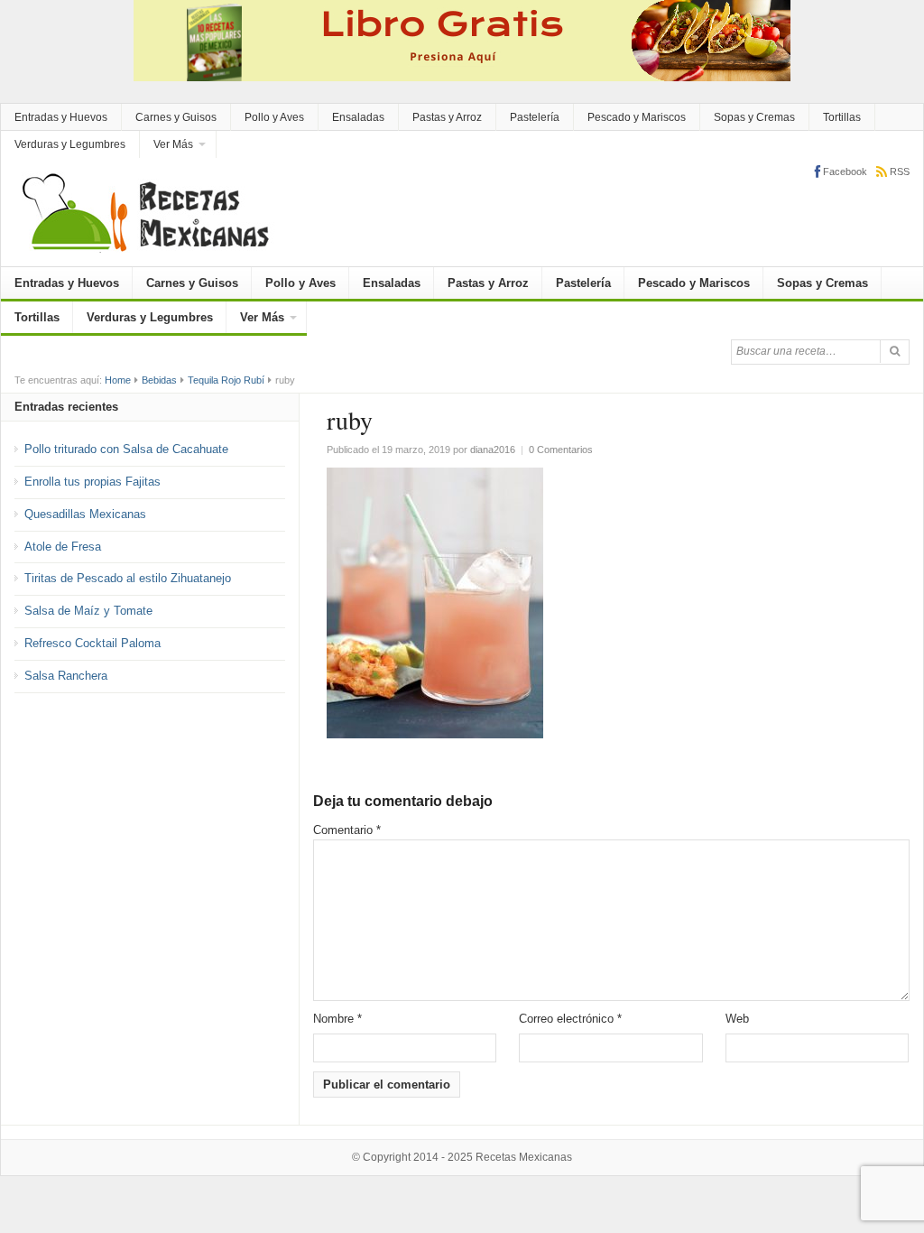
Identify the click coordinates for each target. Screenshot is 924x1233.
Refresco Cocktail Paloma (92, 643)
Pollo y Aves (274, 117)
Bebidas (159, 380)
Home (118, 380)
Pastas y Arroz (447, 117)
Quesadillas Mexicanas (85, 514)
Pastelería (534, 117)
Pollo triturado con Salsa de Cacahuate (126, 449)
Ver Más (173, 144)
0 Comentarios (561, 449)
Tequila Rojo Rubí (226, 380)
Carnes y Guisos (176, 117)
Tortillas (842, 117)
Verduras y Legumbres (69, 144)
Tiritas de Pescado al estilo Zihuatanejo (127, 578)
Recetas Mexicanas (524, 1157)
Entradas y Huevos (60, 117)
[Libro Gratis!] (462, 39)
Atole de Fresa (62, 546)
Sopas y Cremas (754, 117)
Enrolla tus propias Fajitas (92, 481)
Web (737, 1018)
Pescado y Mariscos (636, 117)
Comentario (347, 830)
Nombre (337, 1018)
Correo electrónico (570, 1018)
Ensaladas (358, 117)
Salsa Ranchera (65, 675)
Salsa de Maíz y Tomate (88, 610)
